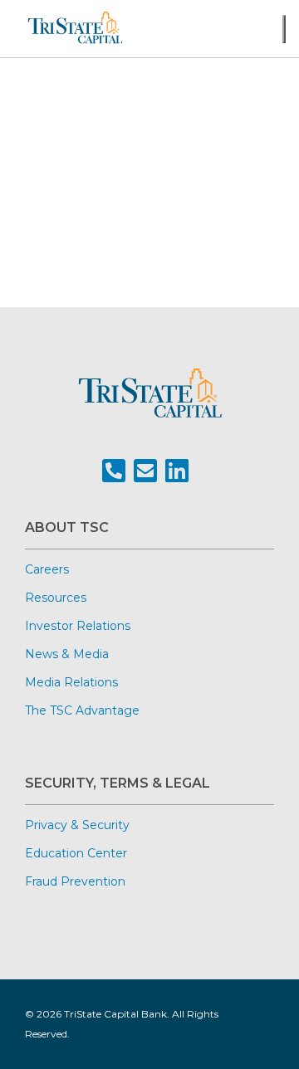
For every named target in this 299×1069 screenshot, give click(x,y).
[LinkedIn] (177, 471)
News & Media (67, 654)
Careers (47, 569)
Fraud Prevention (75, 881)
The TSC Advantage (82, 710)
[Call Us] (113, 471)
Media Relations (71, 682)
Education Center (76, 853)
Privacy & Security (77, 825)
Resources (55, 597)
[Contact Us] (145, 471)
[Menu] (284, 29)
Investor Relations (77, 625)
